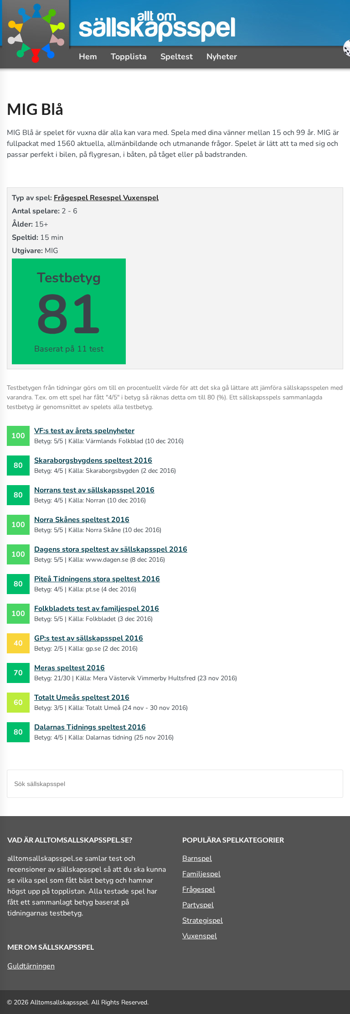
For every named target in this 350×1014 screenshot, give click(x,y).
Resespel (106, 198)
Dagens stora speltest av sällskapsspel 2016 (110, 549)
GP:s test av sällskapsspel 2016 (88, 638)
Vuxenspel (141, 198)
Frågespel (72, 198)
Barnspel (197, 859)
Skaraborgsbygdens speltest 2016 (93, 460)
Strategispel (202, 921)
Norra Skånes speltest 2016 (81, 520)
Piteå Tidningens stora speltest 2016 (97, 579)
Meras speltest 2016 (69, 668)
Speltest (176, 56)
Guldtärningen (31, 966)
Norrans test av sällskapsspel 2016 (94, 490)
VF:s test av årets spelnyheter (84, 431)
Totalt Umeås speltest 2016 (81, 698)
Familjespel (201, 874)
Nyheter (221, 56)
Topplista (129, 56)
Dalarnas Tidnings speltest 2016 (90, 727)
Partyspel (198, 905)
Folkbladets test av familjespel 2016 (96, 609)
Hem (88, 56)
